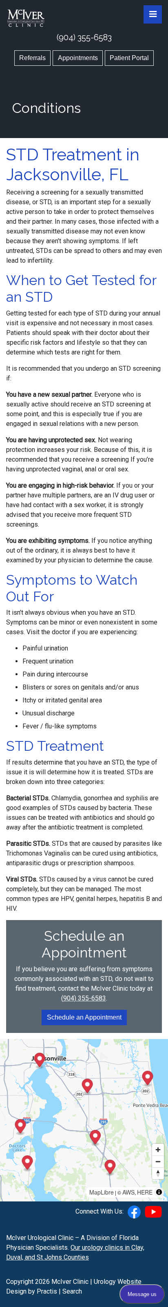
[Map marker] (109, 1168)
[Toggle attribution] (159, 1192)
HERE (145, 1192)
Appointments (78, 57)
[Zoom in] (158, 1150)
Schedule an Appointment (84, 1017)
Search (72, 1291)
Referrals (32, 57)
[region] (84, 1120)
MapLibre (101, 1192)
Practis (47, 1291)
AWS (128, 1192)
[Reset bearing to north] (158, 1173)
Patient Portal (129, 57)
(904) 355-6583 (84, 37)
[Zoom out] (158, 1161)
